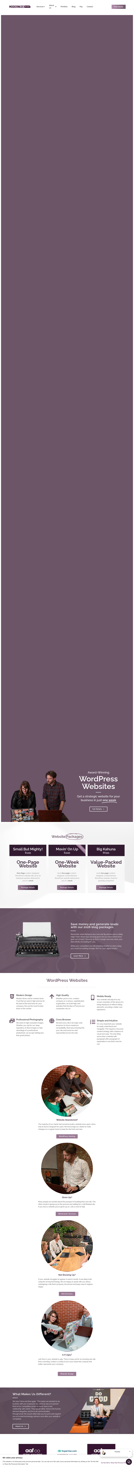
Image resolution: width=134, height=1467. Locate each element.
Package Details (28, 887)
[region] (67, 1461)
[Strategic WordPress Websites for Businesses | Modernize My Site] (19, 6)
